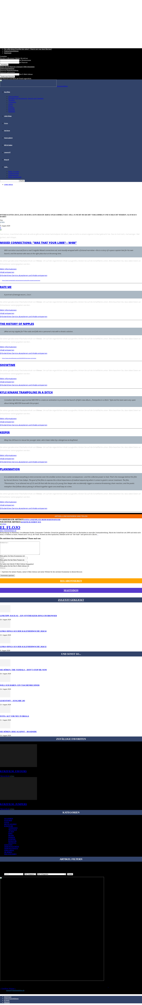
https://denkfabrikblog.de (8, 531)
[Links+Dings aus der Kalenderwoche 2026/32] (5, 643)
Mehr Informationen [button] (8, 269)
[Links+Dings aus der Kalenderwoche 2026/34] (5, 627)
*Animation (12, 102)
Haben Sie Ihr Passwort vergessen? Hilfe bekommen (17, 67)
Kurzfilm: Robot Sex (31, 522)
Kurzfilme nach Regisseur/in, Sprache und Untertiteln (25, 98)
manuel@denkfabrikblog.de (15, 990)
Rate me (5, 287)
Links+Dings (8, 116)
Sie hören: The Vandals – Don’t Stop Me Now (23, 670)
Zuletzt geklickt (71, 600)
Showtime (7, 365)
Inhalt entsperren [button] (7, 272)
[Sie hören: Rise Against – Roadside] (5, 728)
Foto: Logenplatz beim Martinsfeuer (42, 520)
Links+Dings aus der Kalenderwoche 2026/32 (23, 647)
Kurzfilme (7, 92)
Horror (11, 837)
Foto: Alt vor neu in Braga (14, 716)
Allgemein (8, 818)
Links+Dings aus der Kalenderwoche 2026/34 (23, 631)
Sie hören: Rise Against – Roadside (18, 732)
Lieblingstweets (13, 175)
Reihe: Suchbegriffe (14, 177)
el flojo (2, 222)
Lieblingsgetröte (13, 173)
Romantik (11, 110)
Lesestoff (7, 152)
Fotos (6, 123)
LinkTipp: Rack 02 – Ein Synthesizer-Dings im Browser (28, 616)
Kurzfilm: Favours (13, 771)
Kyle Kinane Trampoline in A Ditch (26, 392)
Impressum (7, 53)
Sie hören (7, 130)
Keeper (5, 432)
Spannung (11, 111)
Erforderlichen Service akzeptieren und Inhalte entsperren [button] (23, 275)
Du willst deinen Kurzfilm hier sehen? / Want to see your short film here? (28, 49)
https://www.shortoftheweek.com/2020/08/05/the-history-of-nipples (19, 358)
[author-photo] (3, 524)
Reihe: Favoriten (13, 171)
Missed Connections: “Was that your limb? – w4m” (38, 242)
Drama (10, 106)
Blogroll (6, 159)
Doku (10, 833)
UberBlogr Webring (7, 988)
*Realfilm (11, 100)
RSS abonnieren (71, 580)
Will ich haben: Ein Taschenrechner (20, 685)
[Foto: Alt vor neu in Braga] (5, 712)
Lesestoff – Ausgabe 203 (12, 701)
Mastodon (71, 590)
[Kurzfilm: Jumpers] (18, 799)
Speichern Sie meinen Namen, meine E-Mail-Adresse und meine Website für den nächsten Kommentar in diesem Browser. (42, 572)
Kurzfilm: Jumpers (13, 804)
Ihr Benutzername (25, 60)
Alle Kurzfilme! (13, 96)
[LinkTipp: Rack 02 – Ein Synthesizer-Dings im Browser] (5, 612)
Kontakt (6, 1000)
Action (10, 104)
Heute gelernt (8, 138)
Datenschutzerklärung (11, 51)
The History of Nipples (17, 324)
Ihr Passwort (23, 62)
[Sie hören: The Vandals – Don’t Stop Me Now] (5, 666)
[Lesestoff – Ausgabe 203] (5, 697)
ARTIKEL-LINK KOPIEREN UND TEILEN (71, 516)
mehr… (6, 167)
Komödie (11, 108)
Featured (8, 820)
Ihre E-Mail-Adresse (26, 74)
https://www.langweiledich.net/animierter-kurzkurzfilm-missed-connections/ (21, 280)
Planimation (10, 469)
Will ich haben (8, 145)
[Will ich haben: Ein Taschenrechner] (5, 681)
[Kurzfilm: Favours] (18, 766)
